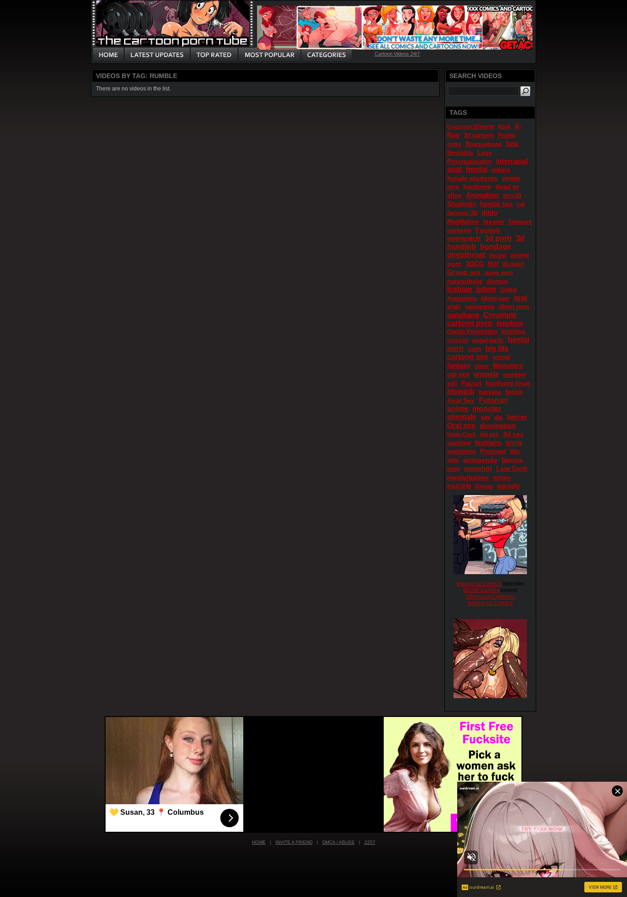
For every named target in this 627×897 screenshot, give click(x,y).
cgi (521, 204)
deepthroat (466, 255)
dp (498, 417)
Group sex (464, 272)
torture (502, 477)
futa (512, 143)
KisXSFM (459, 486)
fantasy (458, 365)
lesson (493, 221)
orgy (454, 143)
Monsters (508, 365)
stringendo (480, 459)
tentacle (486, 374)
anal (454, 169)
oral (520, 298)
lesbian (459, 289)
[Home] (108, 55)
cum (474, 348)
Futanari (493, 400)
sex (485, 417)
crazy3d (457, 340)
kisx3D (512, 195)
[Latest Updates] (157, 55)
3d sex (513, 434)
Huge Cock (461, 434)
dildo (489, 212)
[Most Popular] (269, 55)
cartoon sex (467, 357)
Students (461, 204)
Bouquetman (483, 144)
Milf (493, 263)
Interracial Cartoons (490, 596)
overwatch (464, 238)
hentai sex (496, 204)
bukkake (490, 392)
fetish (514, 391)
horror (517, 417)
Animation (482, 195)
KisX (504, 127)
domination (498, 425)
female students (472, 178)
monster (486, 408)
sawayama (479, 306)
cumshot (478, 468)
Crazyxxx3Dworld (470, 127)
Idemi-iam (495, 298)
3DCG (475, 263)
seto (453, 460)
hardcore (477, 186)
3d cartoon (479, 135)
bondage (495, 246)
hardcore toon (508, 383)
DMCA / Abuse (338, 842)
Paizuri (471, 383)
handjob (461, 246)
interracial (512, 161)
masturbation (468, 477)
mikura (501, 170)
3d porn (498, 238)
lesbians (488, 442)
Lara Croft (511, 468)
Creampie (500, 315)
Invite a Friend (294, 842)
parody (508, 486)
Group (484, 486)
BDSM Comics (481, 590)
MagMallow (463, 221)
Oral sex (461, 425)
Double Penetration (472, 331)
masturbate (464, 281)
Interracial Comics (478, 584)
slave (482, 366)
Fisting (506, 135)
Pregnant (493, 451)
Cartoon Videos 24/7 (397, 53)
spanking (459, 443)
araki (454, 306)
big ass (489, 434)
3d (520, 238)
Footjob (488, 230)
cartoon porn (470, 323)
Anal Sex (461, 400)
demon (497, 281)
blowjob (461, 391)
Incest (497, 255)
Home (259, 842)
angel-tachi (488, 340)
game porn (499, 273)
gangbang (463, 315)
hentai (476, 169)
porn (453, 187)
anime (457, 408)
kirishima (513, 331)
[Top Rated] (214, 55)
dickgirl (513, 263)
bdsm (486, 289)
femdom (510, 323)
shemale (461, 417)
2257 (369, 842)
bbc (515, 451)
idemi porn (514, 306)
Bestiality (460, 152)
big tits (497, 348)
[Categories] (326, 55)
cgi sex (458, 374)
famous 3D (462, 212)
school (501, 357)
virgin (511, 178)
